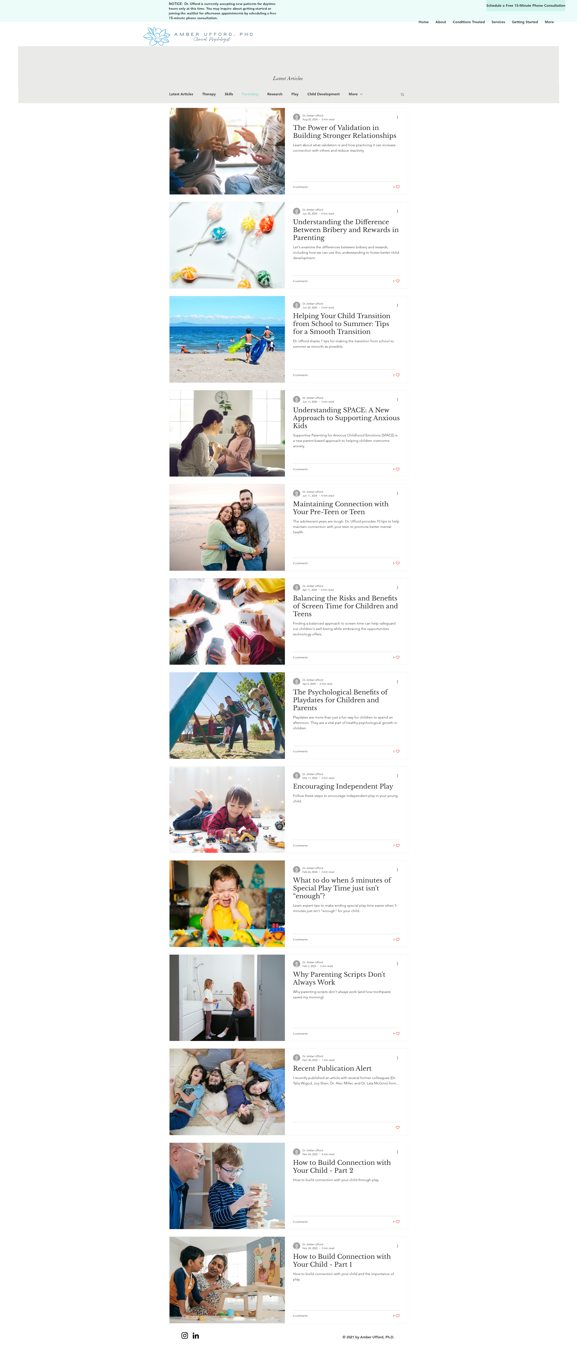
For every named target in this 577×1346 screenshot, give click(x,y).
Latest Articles (181, 94)
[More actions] (399, 117)
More (353, 94)
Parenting (250, 94)
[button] (402, 94)
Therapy (209, 94)
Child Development (323, 94)
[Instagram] (184, 1335)
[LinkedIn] (195, 1335)
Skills (229, 94)
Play (294, 94)
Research (274, 94)
